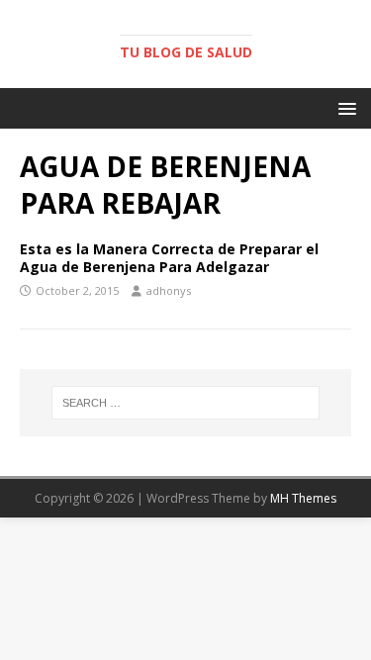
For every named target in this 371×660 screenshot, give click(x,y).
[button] (344, 107)
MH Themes (303, 498)
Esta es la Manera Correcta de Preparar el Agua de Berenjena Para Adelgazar (169, 257)
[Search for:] (186, 403)
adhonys (168, 290)
